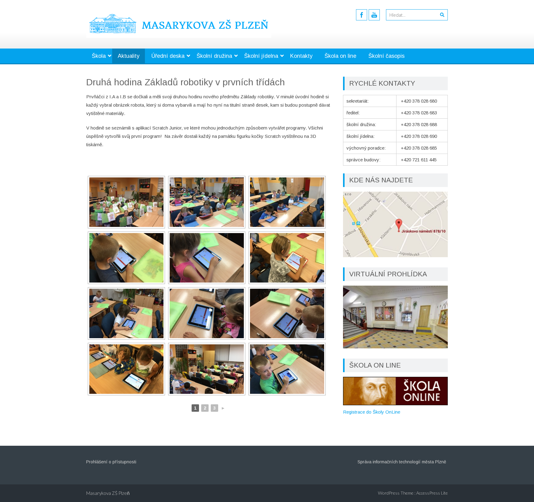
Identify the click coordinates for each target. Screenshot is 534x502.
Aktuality (128, 56)
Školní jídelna (261, 56)
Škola (99, 56)
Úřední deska (167, 56)
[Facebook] (361, 14)
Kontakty (301, 56)
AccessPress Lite (432, 493)
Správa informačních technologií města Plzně (402, 461)
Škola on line (340, 56)
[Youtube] (374, 14)
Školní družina (214, 56)
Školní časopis (386, 56)
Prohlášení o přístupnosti (111, 461)
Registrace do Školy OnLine (371, 412)
